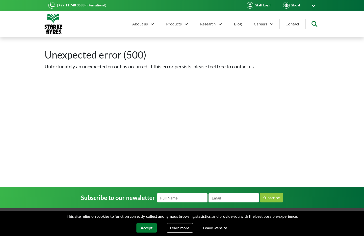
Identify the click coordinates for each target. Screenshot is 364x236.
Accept (147, 227)
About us (140, 23)
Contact (292, 23)
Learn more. (180, 227)
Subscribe (271, 197)
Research (208, 23)
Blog (238, 23)
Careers (261, 23)
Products (174, 23)
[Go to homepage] (53, 24)
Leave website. (215, 227)
